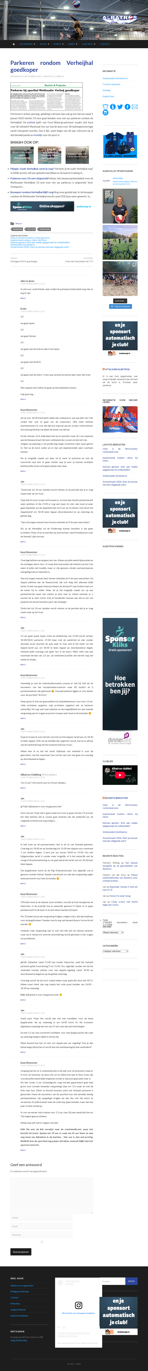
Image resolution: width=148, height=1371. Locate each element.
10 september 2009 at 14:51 (33, 678)
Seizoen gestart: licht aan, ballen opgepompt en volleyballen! (40, 242)
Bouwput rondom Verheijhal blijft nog (32, 192)
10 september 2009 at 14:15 (33, 839)
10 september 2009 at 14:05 (33, 897)
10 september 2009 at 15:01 (33, 631)
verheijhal (44, 229)
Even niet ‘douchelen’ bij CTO (79, 260)
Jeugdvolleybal (17, 1309)
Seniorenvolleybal (19, 1315)
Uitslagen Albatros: (117, 369)
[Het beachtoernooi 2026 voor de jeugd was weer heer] (120, 278)
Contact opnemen (111, 84)
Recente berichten (116, 798)
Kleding (106, 90)
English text (108, 96)
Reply (23, 298)
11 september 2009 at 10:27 (33, 311)
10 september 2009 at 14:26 (33, 777)
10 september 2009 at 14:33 (33, 731)
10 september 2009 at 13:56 (33, 1013)
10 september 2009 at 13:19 (33, 1065)
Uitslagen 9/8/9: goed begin (23, 260)
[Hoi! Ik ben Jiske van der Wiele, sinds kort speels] (120, 206)
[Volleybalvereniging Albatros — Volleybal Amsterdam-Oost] (119, 20)
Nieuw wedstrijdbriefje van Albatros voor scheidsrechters (120, 877)
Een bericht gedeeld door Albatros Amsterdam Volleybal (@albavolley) (89, 1343)
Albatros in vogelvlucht (21, 1285)
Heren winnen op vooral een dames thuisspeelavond (22, 155)
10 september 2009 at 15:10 (33, 555)
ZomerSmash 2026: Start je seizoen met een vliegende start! (39, 247)
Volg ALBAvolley (18, 1340)
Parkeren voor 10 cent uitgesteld (29, 178)
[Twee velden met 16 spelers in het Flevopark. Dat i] (120, 242)
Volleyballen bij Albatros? (115, 78)
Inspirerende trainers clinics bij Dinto (28, 240)
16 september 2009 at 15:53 (33, 284)
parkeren (17, 229)
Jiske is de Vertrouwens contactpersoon (30, 237)
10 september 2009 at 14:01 (33, 957)
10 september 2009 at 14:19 (33, 801)
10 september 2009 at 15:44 (33, 484)
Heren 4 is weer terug (120, 895)
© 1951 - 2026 (74, 1364)
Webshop (15, 1303)
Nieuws (19, 223)
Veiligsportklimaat (19, 1291)
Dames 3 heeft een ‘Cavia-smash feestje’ (49, 155)
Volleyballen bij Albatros (22, 244)
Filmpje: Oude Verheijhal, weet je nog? (32, 168)
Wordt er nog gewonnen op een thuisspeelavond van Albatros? (77, 155)
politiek (31, 122)
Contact (105, 44)
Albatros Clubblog (53, 76)
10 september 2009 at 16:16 (33, 412)
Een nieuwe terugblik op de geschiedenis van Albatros (120, 865)
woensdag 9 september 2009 (25, 76)
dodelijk (37, 135)
